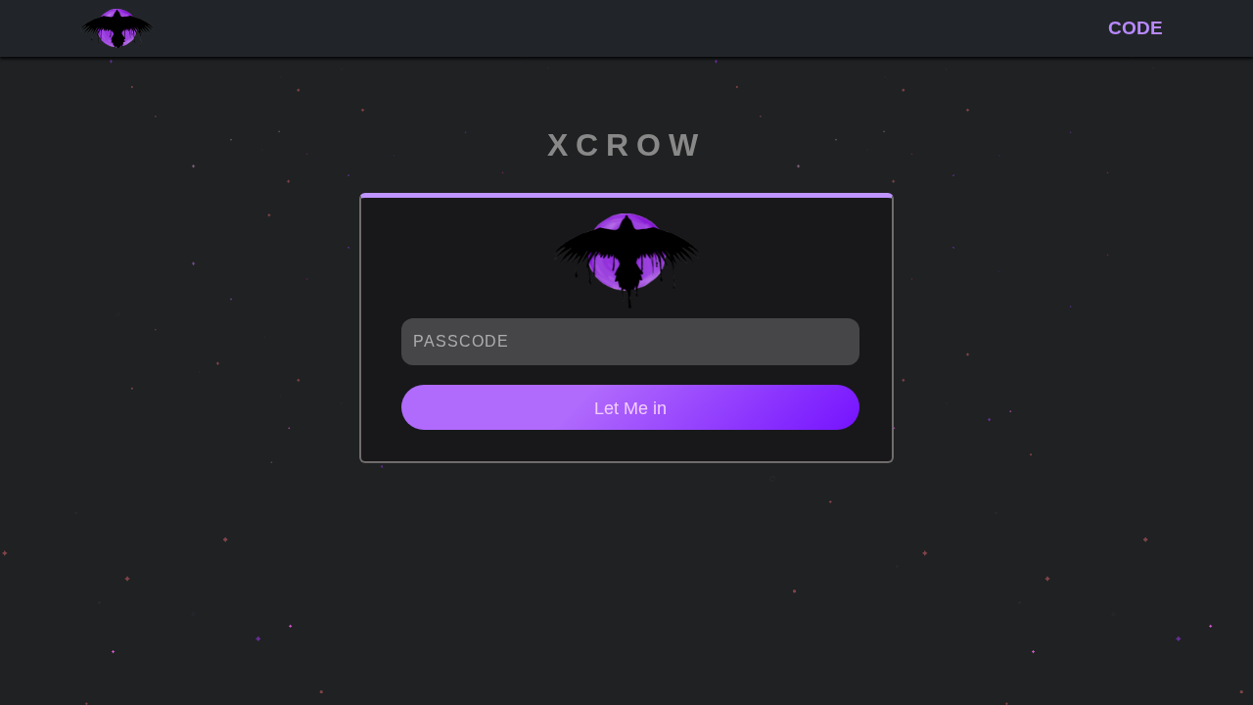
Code (1135, 28)
